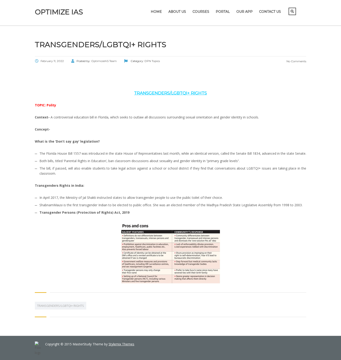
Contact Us (270, 12)
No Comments (296, 61)
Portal (223, 12)
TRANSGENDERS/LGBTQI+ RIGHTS (60, 306)
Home (156, 12)
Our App (244, 12)
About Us (177, 12)
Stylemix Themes (121, 344)
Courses (201, 12)
